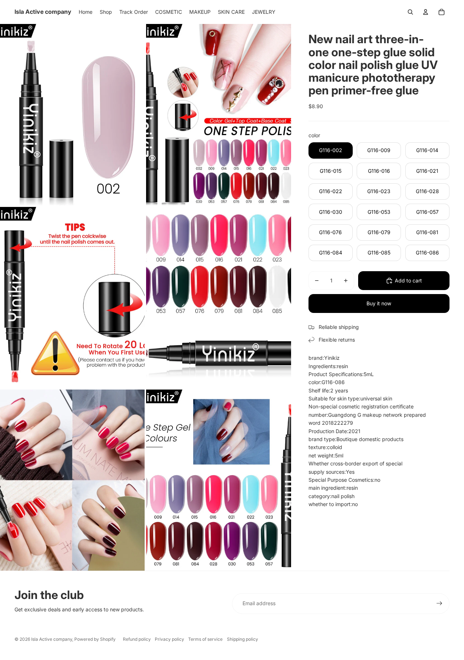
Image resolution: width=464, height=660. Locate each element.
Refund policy (137, 639)
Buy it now (378, 303)
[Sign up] (439, 603)
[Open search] (410, 12)
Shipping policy (242, 639)
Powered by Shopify (95, 639)
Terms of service (205, 639)
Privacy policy (169, 639)
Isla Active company (51, 639)
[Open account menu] (426, 12)
